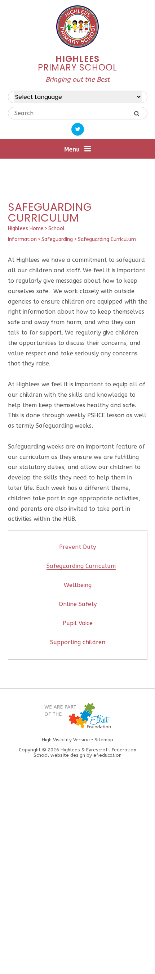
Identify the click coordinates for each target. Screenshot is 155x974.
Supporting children (77, 642)
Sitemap (103, 739)
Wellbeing (78, 585)
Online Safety (78, 604)
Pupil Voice (78, 623)
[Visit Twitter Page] (77, 129)
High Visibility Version (66, 739)
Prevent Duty (77, 546)
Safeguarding (57, 239)
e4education (107, 755)
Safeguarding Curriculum (107, 239)
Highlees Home (26, 229)
